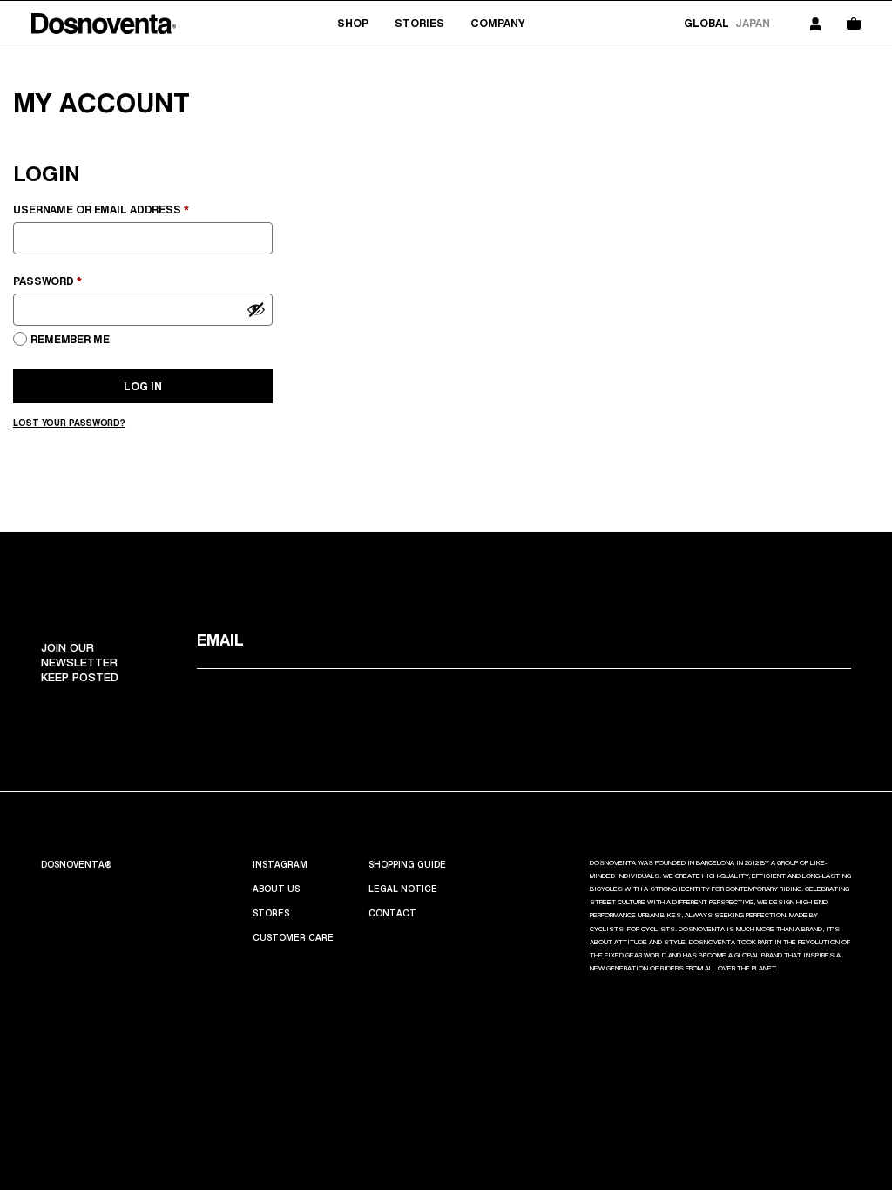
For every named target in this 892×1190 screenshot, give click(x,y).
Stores (271, 913)
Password (74, 280)
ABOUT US (276, 888)
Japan (752, 23)
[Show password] (256, 309)
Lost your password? (69, 422)
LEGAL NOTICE (402, 888)
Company (497, 23)
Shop (352, 23)
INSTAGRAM (280, 864)
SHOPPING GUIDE (407, 864)
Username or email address (128, 209)
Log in (143, 386)
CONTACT (392, 913)
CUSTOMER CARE (293, 937)
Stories (419, 23)
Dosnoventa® (76, 864)
